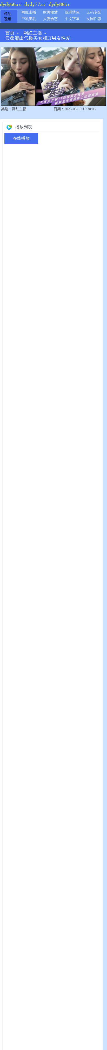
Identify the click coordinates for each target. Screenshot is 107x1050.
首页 (10, 33)
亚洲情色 (72, 12)
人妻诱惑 (50, 19)
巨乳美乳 (29, 19)
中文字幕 (72, 19)
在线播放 (21, 138)
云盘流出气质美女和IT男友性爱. (38, 38)
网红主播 (29, 12)
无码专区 (93, 12)
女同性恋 (93, 19)
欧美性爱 (50, 12)
